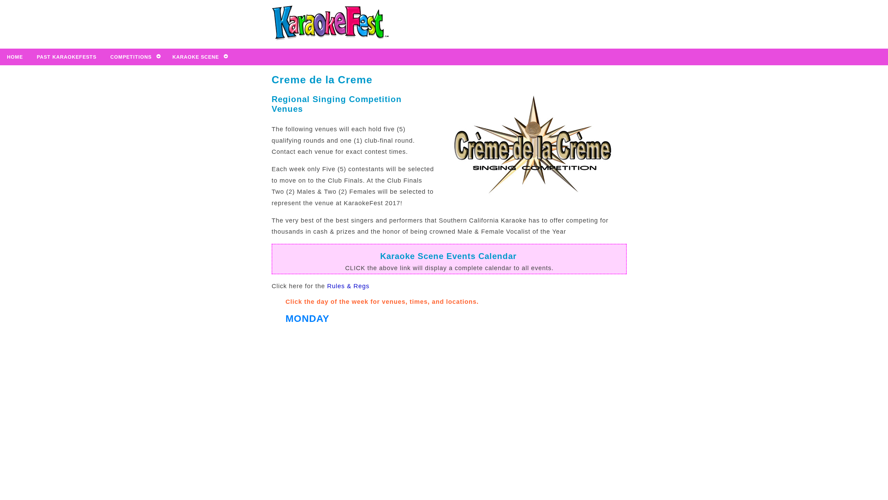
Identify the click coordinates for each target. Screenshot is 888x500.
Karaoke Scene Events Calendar (448, 256)
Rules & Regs (348, 286)
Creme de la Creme (322, 79)
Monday (307, 318)
